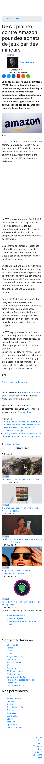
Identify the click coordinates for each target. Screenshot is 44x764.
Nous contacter (14, 662)
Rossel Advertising (15, 707)
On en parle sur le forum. (14, 382)
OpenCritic (12, 724)
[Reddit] (23, 76)
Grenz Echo (12, 716)
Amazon (11, 444)
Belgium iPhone (14, 698)
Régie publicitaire (15, 671)
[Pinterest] (18, 76)
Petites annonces (14, 674)
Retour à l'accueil (23, 448)
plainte (18, 444)
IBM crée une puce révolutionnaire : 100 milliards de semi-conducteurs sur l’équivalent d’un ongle (21, 427)
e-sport (38, 752)
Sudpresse (11, 713)
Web (40, 743)
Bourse (10, 648)
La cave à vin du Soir (16, 677)
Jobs (40, 757)
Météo (10, 653)
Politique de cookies (16, 615)
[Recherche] (41, 10)
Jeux (40, 749)
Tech (17, 18)
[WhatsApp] (28, 76)
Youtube (36, 392)
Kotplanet (11, 722)
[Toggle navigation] (4, 3)
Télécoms (37, 746)
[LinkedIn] (14, 76)
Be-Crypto (11, 701)
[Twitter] (9, 76)
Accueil (9, 18)
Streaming (37, 755)
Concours (11, 668)
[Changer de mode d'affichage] (41, 7)
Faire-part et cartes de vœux (20, 680)
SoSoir (10, 719)
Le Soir (10, 695)
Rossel (10, 704)
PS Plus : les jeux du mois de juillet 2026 (21, 422)
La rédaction (12, 645)
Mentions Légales (15, 618)
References (12, 710)
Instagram (10, 395)
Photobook (12, 683)
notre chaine (26, 412)
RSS (8, 665)
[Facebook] (4, 76)
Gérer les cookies (15, 727)
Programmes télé (14, 656)
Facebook (25, 392)
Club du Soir (12, 659)
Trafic (9, 650)
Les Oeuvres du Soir (16, 685)
